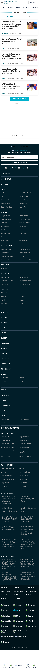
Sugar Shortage (24, 446)
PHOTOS (4, 337)
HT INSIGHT (5, 405)
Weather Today (18, 601)
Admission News (6, 287)
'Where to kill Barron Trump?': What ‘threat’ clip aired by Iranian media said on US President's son (9, 510)
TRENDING (4, 327)
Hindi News (23, 492)
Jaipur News (23, 236)
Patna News (4, 247)
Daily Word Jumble (7, 433)
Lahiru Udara (23, 217)
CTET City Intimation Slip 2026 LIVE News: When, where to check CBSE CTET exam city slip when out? (27, 573)
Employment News (25, 290)
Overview (10, 16)
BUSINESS (4, 332)
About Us (4, 598)
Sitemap (3, 608)
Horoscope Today (25, 470)
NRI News (4, 496)
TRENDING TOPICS (7, 475)
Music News (5, 262)
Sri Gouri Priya (5, 466)
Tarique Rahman (24, 450)
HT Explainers (24, 496)
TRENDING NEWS (7, 443)
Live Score (4, 206)
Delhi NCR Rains (6, 446)
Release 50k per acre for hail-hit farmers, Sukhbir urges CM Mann (11, 56)
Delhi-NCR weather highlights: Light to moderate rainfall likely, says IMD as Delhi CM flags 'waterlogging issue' (9, 586)
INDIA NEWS (5, 194)
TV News (22, 266)
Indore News (5, 236)
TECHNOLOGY (5, 379)
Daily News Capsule (8, 165)
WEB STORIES (5, 322)
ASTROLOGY (5, 275)
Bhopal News (24, 225)
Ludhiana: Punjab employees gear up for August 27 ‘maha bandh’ (9, 519)
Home (3, 7)
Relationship (5, 313)
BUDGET (4, 348)
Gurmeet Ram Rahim (7, 453)
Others (3, 395)
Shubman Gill (24, 206)
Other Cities (23, 250)
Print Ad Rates (18, 605)
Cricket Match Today (26, 203)
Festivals (22, 306)
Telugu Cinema (24, 485)
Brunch (22, 303)
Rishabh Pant (24, 213)
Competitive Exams (7, 290)
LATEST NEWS (5, 184)
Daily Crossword (25, 429)
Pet (2, 317)
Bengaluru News (6, 225)
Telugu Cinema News (7, 266)
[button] (2, 2)
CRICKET (4, 199)
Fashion (3, 306)
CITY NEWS (4, 222)
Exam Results (5, 294)
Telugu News (5, 492)
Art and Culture (5, 303)
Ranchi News (5, 250)
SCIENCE (4, 358)
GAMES (3, 425)
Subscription (5, 605)
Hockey (3, 391)
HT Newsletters (31, 601)
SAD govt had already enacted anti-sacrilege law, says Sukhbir (11, 86)
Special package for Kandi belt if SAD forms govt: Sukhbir (11, 71)
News (28, 16)
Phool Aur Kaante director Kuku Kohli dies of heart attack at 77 (9, 538)
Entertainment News (7, 489)
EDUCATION (5, 283)
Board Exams (24, 287)
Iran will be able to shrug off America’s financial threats (28, 519)
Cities (4, 48)
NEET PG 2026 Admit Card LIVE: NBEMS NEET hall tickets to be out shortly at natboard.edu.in (27, 586)
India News (25, 7)
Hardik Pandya (24, 210)
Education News (25, 294)
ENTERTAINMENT (7, 255)
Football (22, 387)
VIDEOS (3, 343)
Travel (21, 313)
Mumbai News (5, 243)
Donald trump (5, 450)
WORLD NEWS (6, 189)
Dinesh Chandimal (6, 217)
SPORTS (3, 384)
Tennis (21, 391)
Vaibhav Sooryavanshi (7, 461)
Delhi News (4, 233)
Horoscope (4, 278)
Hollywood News (25, 259)
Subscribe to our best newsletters (20, 160)
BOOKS (3, 400)
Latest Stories (7, 503)
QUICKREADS (5, 415)
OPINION (4, 363)
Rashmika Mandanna (7, 457)
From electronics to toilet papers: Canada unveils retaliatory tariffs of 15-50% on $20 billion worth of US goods (9, 553)
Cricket (17, 7)
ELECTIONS (4, 410)
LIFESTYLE (4, 299)
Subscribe (33, 2)
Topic (9, 136)
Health (3, 310)
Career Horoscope (25, 466)
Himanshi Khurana (25, 453)
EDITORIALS (5, 368)
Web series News (6, 270)
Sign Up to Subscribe (19, 170)
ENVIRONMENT (6, 353)
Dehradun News (25, 229)
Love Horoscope (6, 470)
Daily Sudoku (5, 429)
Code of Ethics (31, 605)
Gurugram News (25, 233)
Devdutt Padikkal (6, 210)
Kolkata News (5, 240)
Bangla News (24, 489)
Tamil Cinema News (26, 262)
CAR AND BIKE (6, 374)
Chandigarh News (6, 229)
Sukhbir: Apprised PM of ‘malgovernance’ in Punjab (12, 41)
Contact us (17, 598)
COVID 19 (4, 420)
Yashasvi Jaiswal (6, 213)
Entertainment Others (26, 270)
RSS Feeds (17, 608)
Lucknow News (24, 240)
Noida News (23, 243)
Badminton (4, 387)
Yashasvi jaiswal (24, 457)
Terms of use (30, 598)
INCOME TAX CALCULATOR (10, 438)
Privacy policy (5, 601)
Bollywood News (6, 259)
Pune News (23, 247)
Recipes (22, 310)
